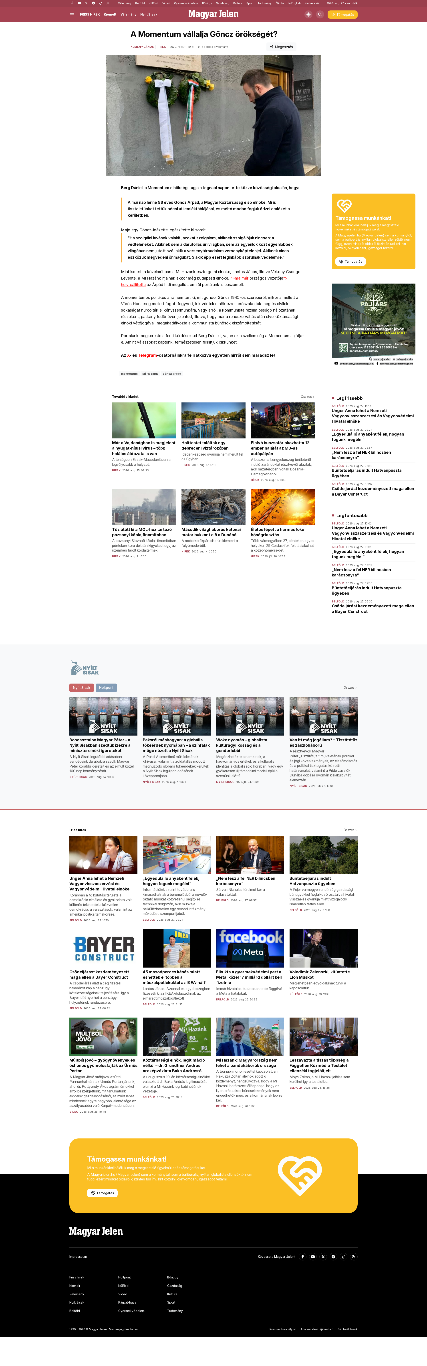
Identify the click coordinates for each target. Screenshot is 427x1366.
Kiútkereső (312, 3)
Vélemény (124, 3)
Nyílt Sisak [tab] (81, 687)
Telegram (147, 355)
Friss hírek (76, 1277)
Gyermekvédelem (186, 3)
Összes (306, 396)
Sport (250, 3)
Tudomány (265, 3)
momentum (129, 373)
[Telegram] (93, 3)
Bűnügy (207, 3)
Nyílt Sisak (148, 14)
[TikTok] (100, 3)
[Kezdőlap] (213, 14)
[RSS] (107, 3)
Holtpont (124, 1277)
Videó (166, 3)
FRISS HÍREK (90, 14)
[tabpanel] (213, 746)
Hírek (161, 46)
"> (239, 278)
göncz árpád (172, 373)
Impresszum (78, 1256)
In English (294, 3)
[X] (86, 3)
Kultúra (237, 3)
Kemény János (142, 46)
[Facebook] (72, 3)
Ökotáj (280, 3)
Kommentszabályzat (283, 1329)
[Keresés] (320, 14)
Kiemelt (110, 14)
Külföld (153, 3)
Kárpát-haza (127, 1302)
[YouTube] (79, 3)
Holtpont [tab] (106, 687)
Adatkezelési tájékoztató (317, 1329)
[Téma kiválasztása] (308, 14)
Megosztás (284, 47)
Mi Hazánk (150, 373)
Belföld (140, 3)
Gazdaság (222, 3)
